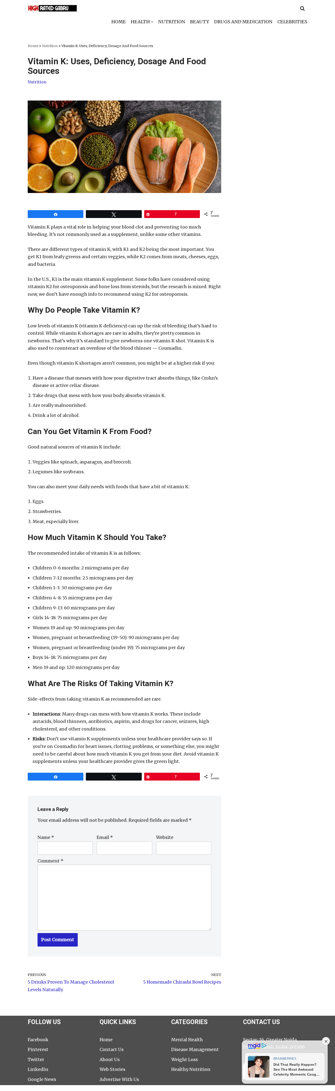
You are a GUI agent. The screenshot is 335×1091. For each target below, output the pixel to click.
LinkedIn (38, 1069)
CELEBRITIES (292, 22)
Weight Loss (184, 1059)
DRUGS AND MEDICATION (243, 22)
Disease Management (195, 1049)
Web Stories (112, 1069)
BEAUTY (199, 22)
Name (46, 837)
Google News (42, 1079)
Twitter (36, 1059)
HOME (118, 22)
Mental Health (187, 1039)
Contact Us (112, 1049)
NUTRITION (171, 22)
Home (33, 46)
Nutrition (50, 46)
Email (105, 837)
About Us (110, 1059)
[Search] (302, 8)
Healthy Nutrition (190, 1069)
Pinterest (38, 1049)
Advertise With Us (119, 1079)
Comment (51, 861)
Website (164, 837)
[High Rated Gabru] (52, 8)
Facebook (38, 1039)
